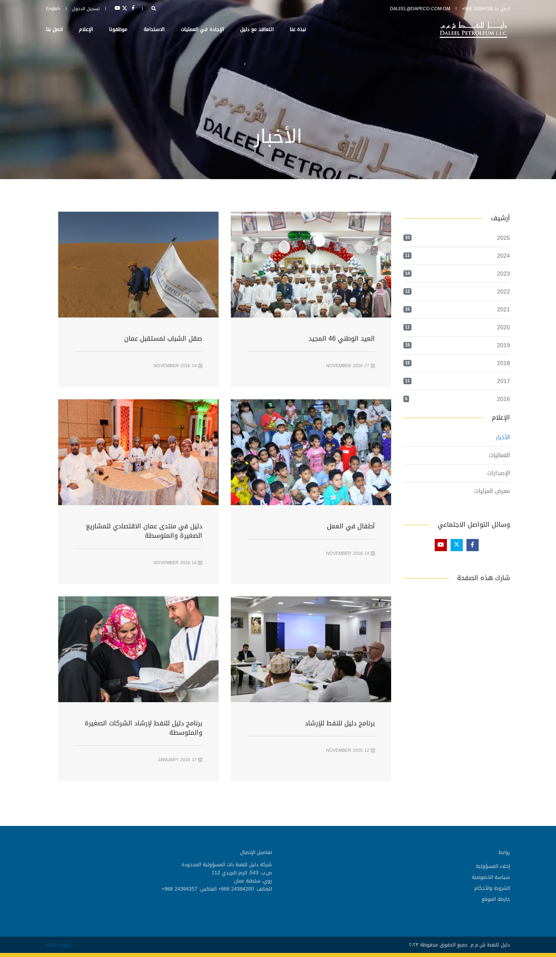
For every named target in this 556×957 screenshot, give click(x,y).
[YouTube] (116, 8)
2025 (503, 237)
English (53, 8)
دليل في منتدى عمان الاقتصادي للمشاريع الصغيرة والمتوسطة (144, 530)
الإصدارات (498, 473)
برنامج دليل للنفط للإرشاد (340, 723)
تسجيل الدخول (86, 8)
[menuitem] (403, 866)
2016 (503, 399)
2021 (503, 309)
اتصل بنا (54, 29)
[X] (124, 8)
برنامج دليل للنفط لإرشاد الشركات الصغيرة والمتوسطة (143, 727)
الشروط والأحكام (492, 888)
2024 (503, 255)
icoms (52, 944)
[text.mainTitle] (474, 29)
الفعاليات (499, 455)
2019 (503, 345)
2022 (503, 291)
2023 (503, 273)
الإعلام (86, 29)
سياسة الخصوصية (491, 877)
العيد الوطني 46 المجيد (342, 338)
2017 (503, 381)
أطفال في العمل (351, 526)
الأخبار (503, 437)
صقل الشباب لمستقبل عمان (163, 338)
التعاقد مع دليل (257, 29)
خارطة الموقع (496, 899)
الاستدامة (154, 29)
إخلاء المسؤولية (493, 866)
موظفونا (118, 29)
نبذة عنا (298, 29)
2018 (503, 363)
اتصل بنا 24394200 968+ (486, 8)
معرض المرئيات (492, 491)
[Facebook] (133, 8)
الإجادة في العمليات (202, 29)
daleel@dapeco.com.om (420, 8)
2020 (503, 327)
